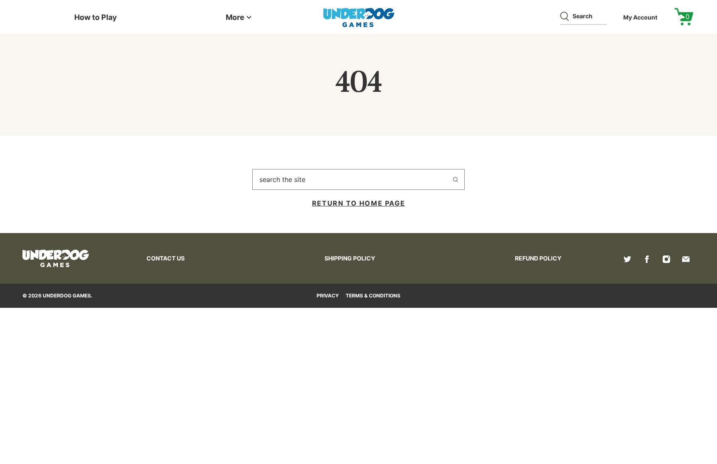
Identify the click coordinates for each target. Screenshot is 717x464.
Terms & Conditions (373, 295)
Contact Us (165, 258)
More (235, 17)
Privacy (328, 295)
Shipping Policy (349, 258)
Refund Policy (538, 258)
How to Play (95, 17)
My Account (640, 17)
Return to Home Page (358, 203)
